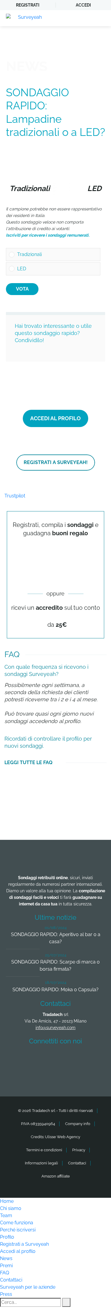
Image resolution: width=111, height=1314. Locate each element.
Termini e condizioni (44, 1150)
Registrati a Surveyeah (24, 1244)
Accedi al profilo (18, 1251)
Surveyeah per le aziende (27, 1287)
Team (6, 1215)
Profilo (7, 1237)
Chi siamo (10, 1208)
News (6, 1258)
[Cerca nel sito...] (66, 1302)
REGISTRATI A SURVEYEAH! (56, 462)
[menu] (100, 18)
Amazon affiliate (55, 1176)
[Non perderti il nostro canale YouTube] (57, 1074)
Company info (77, 1123)
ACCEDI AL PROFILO (55, 418)
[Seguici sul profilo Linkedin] (67, 1058)
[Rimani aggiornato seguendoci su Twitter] (45, 1058)
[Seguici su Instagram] (88, 1058)
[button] (57, 254)
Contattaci (77, 1163)
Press (6, 1294)
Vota (22, 289)
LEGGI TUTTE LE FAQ (28, 762)
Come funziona (16, 1222)
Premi (6, 1265)
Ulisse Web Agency (62, 1137)
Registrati (27, 5)
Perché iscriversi (18, 1230)
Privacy (78, 1150)
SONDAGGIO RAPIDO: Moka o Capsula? (55, 989)
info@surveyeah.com (55, 1027)
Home (7, 1201)
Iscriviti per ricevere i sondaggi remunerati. (47, 235)
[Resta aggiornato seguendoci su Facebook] (23, 1058)
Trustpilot (14, 496)
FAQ (4, 1273)
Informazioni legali (41, 1163)
